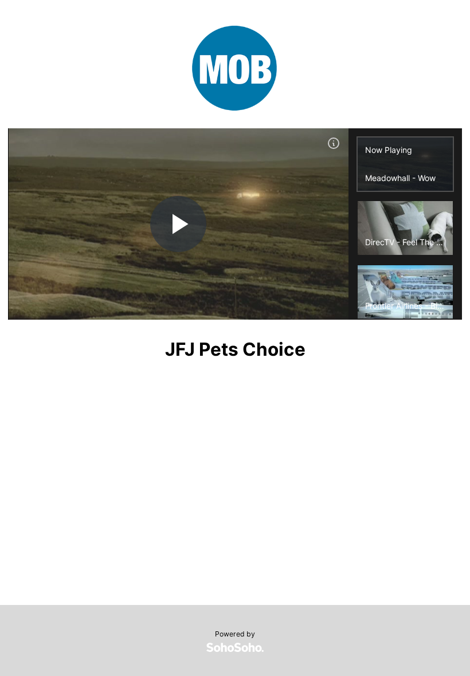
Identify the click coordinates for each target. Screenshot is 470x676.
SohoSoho (235, 647)
